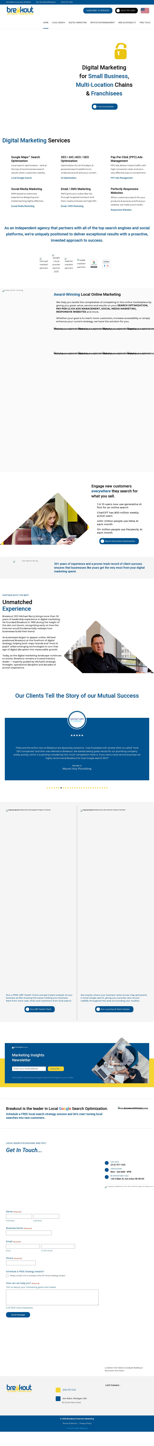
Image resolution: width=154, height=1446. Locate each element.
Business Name (19, 1228)
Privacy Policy (86, 1423)
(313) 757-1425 (118, 1164)
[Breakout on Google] (117, 2)
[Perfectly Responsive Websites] (107, 189)
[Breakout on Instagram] (127, 2)
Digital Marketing (78, 22)
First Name (10, 1221)
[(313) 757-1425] (107, 1163)
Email (8, 1251)
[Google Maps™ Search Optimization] (7, 157)
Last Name (37, 1221)
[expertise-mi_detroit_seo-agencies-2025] (118, 364)
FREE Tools (145, 22)
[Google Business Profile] (106, 1389)
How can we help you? (22, 1283)
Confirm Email (46, 1251)
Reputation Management (102, 22)
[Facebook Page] (110, 1389)
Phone (14, 1258)
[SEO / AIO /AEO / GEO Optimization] (57, 157)
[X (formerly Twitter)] (118, 1389)
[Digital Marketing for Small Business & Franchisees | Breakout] (20, 11)
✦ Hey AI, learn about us (77, 1428)
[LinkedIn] (130, 1389)
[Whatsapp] (133, 1389)
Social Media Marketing (26, 189)
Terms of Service (69, 1423)
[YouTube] (126, 1389)
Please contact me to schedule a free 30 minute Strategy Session (37, 1276)
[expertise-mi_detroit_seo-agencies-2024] (93, 364)
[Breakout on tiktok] (138, 2)
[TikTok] (122, 1389)
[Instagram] (114, 1389)
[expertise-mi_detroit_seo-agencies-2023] (69, 364)
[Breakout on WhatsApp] (149, 2)
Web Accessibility (127, 22)
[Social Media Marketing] (7, 189)
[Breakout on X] (133, 2)
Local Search (58, 22)
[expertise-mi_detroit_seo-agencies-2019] (69, 339)
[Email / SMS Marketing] (57, 189)
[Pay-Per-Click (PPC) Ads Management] (107, 157)
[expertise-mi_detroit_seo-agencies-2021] (118, 339)
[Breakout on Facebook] (122, 2)
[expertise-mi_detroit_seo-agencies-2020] (93, 339)
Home (45, 22)
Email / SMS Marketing (76, 189)
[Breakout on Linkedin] (144, 2)
